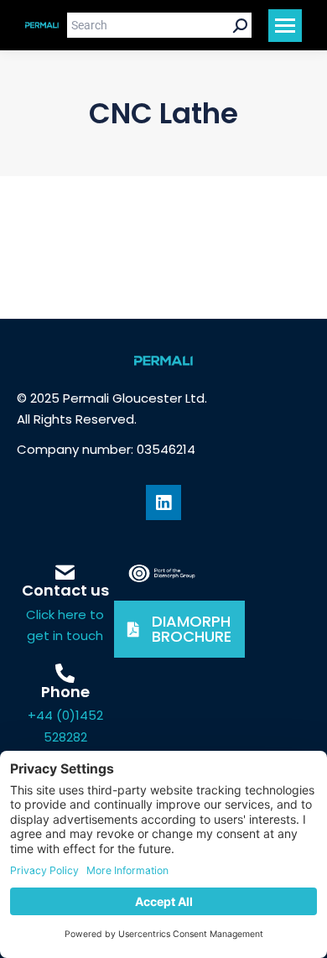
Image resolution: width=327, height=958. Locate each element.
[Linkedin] (163, 502)
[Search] (240, 25)
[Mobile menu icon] (285, 25)
